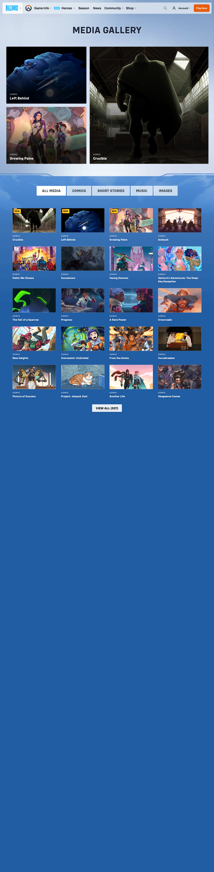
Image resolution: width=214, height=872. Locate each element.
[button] (202, 8)
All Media (51, 190)
